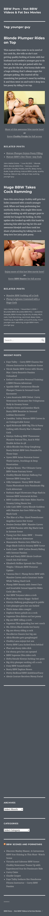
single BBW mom (31, 322)
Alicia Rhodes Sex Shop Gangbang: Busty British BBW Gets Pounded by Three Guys (24, 450)
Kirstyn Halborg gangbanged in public (25, 602)
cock (6, 317)
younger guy (9, 177)
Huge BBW (18, 320)
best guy (28, 166)
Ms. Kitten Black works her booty (22, 627)
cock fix (28, 169)
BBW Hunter (16, 314)
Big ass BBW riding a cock (19, 620)
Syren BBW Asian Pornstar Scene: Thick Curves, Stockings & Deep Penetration (23, 461)
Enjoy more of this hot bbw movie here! (24, 271)
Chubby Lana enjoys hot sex (20, 641)
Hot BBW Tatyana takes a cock (21, 595)
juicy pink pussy (30, 320)
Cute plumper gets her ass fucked (22, 605)
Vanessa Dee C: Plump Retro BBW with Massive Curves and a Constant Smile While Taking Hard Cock (25, 577)
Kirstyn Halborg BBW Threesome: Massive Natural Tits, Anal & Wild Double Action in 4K (23, 439)
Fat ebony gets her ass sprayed (21, 651)
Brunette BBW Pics (24, 312)
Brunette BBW (10, 312)
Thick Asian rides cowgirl (18, 609)
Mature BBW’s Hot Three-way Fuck (24, 157)
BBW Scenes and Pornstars (24, 844)
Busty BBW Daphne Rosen (19, 669)
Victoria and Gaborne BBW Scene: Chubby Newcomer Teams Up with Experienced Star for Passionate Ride (24, 865)
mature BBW (26, 171)
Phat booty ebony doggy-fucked (22, 598)
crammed (26, 317)
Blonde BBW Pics (16, 166)
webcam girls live (6, 901)
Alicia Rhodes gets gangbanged (21, 637)
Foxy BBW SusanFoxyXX (18, 666)
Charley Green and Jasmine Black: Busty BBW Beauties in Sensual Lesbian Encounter (23, 411)
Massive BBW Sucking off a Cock (22, 295)
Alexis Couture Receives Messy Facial (24, 676)
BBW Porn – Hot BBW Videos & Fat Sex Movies (22, 10)
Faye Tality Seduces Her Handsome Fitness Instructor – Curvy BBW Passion (23, 883)
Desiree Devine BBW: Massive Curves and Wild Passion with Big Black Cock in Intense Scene (24, 528)
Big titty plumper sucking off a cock (24, 662)
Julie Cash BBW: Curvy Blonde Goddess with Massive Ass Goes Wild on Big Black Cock (25, 510)
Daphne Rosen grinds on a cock (21, 613)
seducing (19, 322)
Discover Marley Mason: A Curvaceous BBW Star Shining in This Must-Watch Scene (25, 854)
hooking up (8, 320)
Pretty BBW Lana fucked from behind (24, 644)
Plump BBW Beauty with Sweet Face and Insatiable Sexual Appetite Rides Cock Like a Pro (24, 588)
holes (38, 317)
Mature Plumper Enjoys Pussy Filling (24, 153)
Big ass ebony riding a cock (19, 630)
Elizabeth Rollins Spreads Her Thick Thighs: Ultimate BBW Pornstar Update (24, 567)
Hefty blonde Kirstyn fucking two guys (25, 658)
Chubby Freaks (18, 169)
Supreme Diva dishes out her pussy (23, 616)
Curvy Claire (12, 872)
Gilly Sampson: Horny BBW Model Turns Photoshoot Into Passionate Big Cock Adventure (25, 485)
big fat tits (26, 314)
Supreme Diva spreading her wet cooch (25, 623)
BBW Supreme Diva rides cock (21, 655)
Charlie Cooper (13, 875)
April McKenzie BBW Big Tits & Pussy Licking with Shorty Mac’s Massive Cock (24, 429)
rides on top (15, 174)
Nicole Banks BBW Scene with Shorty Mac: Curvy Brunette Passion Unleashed (24, 372)
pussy (35, 171)
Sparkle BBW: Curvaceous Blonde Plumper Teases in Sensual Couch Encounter (22, 390)
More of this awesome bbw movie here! (24, 129)
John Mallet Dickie (11, 163)
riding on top (26, 174)
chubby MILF (36, 314)
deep (34, 169)
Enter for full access (24, 136)
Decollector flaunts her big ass (21, 634)
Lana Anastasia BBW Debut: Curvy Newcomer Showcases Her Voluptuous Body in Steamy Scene (25, 401)
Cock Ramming (14, 317)
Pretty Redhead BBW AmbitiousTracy (24, 673)
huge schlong (14, 171)
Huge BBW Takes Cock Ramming (20, 189)
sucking (36, 174)
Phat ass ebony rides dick (18, 648)
